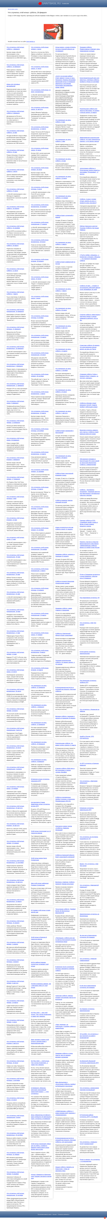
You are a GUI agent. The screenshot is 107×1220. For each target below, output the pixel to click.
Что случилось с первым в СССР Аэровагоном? (88, 1143)
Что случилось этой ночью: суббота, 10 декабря (15, 227)
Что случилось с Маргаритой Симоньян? (89, 886)
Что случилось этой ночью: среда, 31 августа (40, 108)
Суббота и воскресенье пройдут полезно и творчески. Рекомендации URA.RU (65, 799)
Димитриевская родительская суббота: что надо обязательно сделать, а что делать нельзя (90, 139)
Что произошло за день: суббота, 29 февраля (39, 743)
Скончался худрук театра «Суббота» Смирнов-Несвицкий (63, 828)
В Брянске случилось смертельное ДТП (87, 809)
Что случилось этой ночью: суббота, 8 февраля (15, 112)
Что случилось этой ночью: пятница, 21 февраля (15, 328)
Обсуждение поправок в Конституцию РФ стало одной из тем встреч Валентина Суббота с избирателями (89, 461)
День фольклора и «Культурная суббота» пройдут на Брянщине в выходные (65, 1084)
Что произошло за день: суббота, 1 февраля (39, 706)
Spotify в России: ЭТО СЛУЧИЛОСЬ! (87, 737)
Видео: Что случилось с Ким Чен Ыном (89, 865)
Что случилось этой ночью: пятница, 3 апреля (15, 961)
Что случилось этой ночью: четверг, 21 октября (40, 529)
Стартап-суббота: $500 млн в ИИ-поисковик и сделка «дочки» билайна (64, 770)
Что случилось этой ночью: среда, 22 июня (40, 149)
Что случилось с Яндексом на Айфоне (89, 710)
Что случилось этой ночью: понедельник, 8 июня (15, 1116)
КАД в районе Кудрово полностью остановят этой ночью (39, 964)
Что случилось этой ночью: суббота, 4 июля (15, 170)
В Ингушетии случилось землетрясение (87, 652)
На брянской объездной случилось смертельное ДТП (89, 1062)
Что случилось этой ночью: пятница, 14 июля (40, 507)
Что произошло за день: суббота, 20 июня (63, 309)
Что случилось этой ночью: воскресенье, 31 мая (15, 593)
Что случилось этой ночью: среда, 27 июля (40, 67)
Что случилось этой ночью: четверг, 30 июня (40, 168)
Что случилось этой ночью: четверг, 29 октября (40, 375)
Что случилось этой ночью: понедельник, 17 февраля (15, 384)
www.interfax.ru (30, 41)
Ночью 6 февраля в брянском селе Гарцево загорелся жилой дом (41, 1176)
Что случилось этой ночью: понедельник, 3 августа (15, 729)
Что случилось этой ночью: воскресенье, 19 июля (15, 747)
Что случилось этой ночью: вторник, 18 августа (15, 824)
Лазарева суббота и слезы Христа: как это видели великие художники (64, 1055)
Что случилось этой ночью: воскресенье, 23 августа (15, 807)
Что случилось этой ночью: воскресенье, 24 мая (15, 573)
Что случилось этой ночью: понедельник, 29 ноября (40, 548)
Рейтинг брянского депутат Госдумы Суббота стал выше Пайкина (89, 228)
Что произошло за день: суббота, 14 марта (63, 350)
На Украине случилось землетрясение (87, 1010)
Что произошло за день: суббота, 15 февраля (39, 723)
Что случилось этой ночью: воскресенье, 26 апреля (40, 205)
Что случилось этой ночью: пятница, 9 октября (40, 317)
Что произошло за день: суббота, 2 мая (63, 140)
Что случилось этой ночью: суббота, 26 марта (15, 244)
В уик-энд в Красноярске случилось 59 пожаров (88, 986)
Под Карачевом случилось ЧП (89, 598)
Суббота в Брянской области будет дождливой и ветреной (64, 856)
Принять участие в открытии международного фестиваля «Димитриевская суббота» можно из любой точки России (89, 544)
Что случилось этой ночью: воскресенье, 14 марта (40, 453)
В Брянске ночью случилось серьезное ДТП (40, 780)
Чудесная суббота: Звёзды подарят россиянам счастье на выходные (65, 997)
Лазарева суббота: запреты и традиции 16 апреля (64, 555)
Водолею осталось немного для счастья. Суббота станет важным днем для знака (89, 432)
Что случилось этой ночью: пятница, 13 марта (40, 488)
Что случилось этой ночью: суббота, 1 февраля (15, 48)
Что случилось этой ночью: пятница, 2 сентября (15, 1079)
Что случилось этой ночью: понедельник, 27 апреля (40, 223)
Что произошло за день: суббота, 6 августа (63, 327)
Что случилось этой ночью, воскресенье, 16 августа (15, 881)
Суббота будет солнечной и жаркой (64, 216)
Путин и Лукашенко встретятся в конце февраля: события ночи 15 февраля (90, 576)
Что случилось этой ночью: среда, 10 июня (15, 1099)
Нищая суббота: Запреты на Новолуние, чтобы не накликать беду (64, 1169)
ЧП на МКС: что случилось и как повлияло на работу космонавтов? (89, 1036)
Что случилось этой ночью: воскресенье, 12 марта (40, 128)
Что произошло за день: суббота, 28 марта (63, 457)
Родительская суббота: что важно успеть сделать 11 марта (65, 744)
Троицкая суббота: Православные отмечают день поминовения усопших (90, 49)
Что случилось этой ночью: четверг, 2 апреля (15, 943)
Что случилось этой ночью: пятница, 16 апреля (40, 589)
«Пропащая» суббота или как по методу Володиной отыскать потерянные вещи (65, 939)
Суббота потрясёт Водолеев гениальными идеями (64, 582)
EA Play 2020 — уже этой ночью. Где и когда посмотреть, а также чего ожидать (41, 1014)
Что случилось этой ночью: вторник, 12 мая (15, 519)
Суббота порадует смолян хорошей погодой (64, 501)
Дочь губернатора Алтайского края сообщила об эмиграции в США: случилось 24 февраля (41, 1116)
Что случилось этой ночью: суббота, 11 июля (15, 269)
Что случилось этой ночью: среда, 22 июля (15, 671)
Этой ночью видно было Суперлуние (39, 859)
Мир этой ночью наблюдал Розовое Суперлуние (40, 884)
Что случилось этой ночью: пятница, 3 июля (40, 188)
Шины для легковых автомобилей (13, 85)
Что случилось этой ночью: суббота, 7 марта (15, 293)
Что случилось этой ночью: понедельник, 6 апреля (15, 768)
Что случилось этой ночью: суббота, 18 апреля (15, 207)
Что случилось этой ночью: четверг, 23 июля (15, 709)
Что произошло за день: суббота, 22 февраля (39, 686)
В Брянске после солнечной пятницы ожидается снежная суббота (64, 968)
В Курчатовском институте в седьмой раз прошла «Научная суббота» (65, 689)
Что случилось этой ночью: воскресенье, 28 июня (40, 241)
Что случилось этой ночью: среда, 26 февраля (15, 439)
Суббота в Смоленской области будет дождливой (63, 634)
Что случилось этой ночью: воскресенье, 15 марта (40, 412)
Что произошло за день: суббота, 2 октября (63, 369)
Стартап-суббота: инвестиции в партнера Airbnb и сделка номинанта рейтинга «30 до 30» (90, 317)
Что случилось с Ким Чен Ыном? (88, 623)
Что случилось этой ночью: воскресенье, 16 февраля (15, 347)
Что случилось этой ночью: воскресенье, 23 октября (15, 1134)
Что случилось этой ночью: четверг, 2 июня (15, 1021)
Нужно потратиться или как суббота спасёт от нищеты (64, 528)
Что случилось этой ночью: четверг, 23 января (15, 842)
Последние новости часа (44, 1214)
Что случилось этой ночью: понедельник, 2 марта (40, 570)
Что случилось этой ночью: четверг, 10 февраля (15, 421)
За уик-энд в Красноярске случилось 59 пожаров (88, 936)
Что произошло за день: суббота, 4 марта (63, 243)
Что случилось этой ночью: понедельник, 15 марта (40, 614)
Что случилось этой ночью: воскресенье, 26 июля (15, 690)
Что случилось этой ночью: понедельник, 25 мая (15, 556)
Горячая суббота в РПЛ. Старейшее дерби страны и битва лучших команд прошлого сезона (89, 523)
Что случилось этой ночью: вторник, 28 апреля (40, 260)
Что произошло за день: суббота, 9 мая (63, 121)
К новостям (65, 3)
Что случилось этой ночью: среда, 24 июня (40, 278)
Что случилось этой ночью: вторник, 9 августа (15, 1042)
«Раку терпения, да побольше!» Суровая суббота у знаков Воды (65, 1026)
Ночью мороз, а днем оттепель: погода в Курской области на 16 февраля (65, 49)
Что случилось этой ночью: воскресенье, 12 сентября (15, 861)
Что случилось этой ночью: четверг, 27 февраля (15, 478)
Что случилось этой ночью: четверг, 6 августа (15, 982)
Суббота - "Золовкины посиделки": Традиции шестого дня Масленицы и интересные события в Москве (90, 492)
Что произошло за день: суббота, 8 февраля (39, 760)
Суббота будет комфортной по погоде (65, 263)
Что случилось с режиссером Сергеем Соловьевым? (89, 1089)
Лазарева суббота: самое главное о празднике (63, 609)
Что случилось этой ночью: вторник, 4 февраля (15, 458)
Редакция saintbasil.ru (63, 1214)
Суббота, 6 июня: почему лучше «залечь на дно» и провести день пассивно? (88, 201)
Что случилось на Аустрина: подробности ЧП (89, 838)
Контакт (55, 1214)
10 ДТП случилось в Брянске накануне (89, 764)
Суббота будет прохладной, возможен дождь (64, 474)
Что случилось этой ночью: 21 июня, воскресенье (41, 91)
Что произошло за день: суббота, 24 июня (63, 391)
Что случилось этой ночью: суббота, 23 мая (15, 151)
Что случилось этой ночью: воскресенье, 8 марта (40, 651)
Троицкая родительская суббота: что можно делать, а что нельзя (65, 662)
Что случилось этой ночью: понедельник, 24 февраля (15, 310)
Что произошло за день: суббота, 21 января (63, 197)
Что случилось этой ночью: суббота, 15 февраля (15, 65)
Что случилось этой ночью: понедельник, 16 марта (40, 336)
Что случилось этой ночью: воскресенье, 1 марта (40, 393)
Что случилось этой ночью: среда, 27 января (40, 634)
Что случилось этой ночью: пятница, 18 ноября (40, 430)
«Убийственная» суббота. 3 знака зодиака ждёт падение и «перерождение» (65, 1113)
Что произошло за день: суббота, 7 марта (63, 290)
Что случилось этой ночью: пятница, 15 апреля (15, 922)
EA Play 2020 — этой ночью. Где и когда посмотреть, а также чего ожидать (40, 1063)
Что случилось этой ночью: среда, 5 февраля (15, 402)
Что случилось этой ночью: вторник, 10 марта (40, 669)
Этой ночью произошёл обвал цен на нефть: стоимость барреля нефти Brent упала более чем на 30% (41, 1146)
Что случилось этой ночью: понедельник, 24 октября (15, 1194)
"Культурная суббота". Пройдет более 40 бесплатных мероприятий (65, 911)
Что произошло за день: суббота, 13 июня (63, 177)
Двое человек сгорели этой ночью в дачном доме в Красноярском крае (40, 1041)
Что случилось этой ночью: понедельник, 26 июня (40, 354)
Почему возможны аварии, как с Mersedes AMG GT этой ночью (41, 985)
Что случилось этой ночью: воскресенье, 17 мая (15, 632)
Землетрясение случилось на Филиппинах (89, 915)
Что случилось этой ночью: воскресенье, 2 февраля (15, 365)
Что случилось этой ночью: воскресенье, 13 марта (15, 900)
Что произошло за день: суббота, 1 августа (63, 412)
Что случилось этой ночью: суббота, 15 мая (15, 131)
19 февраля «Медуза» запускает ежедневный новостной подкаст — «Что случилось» (40, 1090)
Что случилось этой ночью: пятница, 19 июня (15, 1062)
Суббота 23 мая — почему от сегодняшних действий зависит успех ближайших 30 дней (90, 287)
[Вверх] (105, 1218)
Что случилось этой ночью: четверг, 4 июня (40, 48)
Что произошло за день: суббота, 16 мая (63, 160)
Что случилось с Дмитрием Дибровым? (88, 782)
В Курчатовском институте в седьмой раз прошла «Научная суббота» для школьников (65, 1140)
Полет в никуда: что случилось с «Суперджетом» (90, 1160)
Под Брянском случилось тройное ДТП (88, 681)
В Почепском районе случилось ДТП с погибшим (89, 1116)
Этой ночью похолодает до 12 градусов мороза (41, 832)
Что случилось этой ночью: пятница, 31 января (15, 1153)
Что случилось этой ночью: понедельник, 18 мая (15, 610)
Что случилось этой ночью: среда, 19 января (15, 787)
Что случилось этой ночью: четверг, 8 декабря (15, 1173)
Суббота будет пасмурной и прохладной (64, 431)
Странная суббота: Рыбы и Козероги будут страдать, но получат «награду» (89, 376)
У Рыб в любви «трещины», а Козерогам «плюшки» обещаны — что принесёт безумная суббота (90, 257)
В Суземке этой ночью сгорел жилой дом (40, 911)
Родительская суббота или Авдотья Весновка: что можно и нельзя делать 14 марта (89, 110)
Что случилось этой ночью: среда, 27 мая (15, 538)
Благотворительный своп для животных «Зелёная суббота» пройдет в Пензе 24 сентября (89, 80)
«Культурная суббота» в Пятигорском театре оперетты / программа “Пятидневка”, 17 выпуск (90, 171)
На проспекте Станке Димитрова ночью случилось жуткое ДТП (40, 804)
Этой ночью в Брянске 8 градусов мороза (39, 938)
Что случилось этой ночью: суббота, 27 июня (15, 190)
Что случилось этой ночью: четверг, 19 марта (15, 1001)
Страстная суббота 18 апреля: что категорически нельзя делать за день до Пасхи (90, 347)
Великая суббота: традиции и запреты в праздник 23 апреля (65, 717)
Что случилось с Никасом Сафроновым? (88, 959)
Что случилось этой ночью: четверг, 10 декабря (40, 470)
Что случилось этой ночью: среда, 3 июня (40, 297)
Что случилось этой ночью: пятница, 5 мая (15, 497)
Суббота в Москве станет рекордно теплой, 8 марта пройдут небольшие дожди (88, 405)
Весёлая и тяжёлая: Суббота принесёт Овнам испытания (64, 883)
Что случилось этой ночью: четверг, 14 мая (15, 653)
